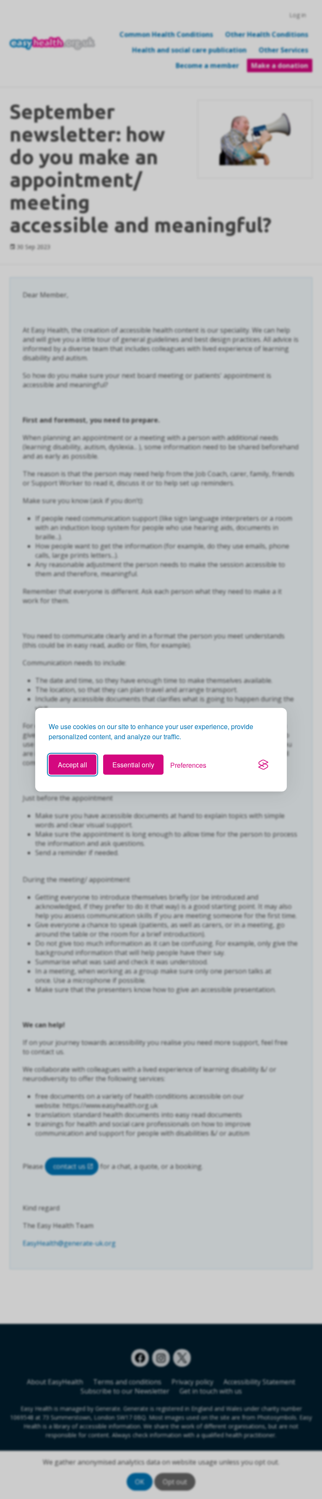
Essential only (133, 764)
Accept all (72, 764)
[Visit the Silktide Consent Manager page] (263, 765)
